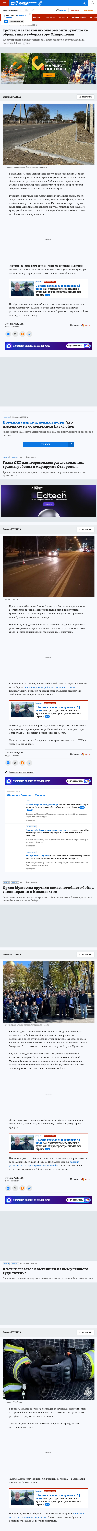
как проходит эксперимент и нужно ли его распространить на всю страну (58, 290)
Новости (36, 17)
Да (6, 21)
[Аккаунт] (92, 3)
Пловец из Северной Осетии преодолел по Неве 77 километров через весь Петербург (56, 815)
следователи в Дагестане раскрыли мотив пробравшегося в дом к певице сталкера (57, 833)
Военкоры (63, 17)
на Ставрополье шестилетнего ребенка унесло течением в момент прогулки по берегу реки (58, 857)
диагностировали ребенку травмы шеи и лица (49, 687)
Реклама (75, 10)
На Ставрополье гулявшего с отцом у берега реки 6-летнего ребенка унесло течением (57, 863)
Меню (4, 3)
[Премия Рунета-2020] (39, 3)
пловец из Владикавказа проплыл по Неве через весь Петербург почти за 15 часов (57, 806)
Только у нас (49, 17)
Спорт (28, 801)
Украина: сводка (79, 17)
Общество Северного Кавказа (21, 772)
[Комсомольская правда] (24, 3)
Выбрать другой (16, 21)
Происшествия (31, 826)
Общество (39, 281)
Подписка (88, 10)
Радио (63, 10)
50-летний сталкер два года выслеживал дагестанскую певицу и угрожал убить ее (57, 840)
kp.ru (87, 325)
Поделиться (87, 97)
